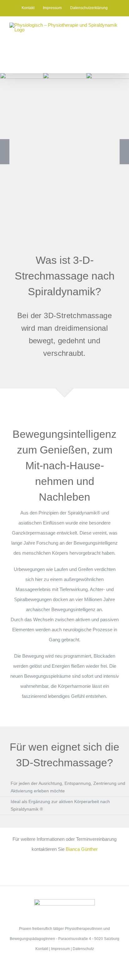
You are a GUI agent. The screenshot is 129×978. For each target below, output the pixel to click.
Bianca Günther (82, 849)
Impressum (60, 949)
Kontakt (41, 949)
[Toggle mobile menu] (117, 63)
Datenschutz (83, 949)
